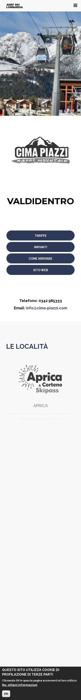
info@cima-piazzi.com (46, 308)
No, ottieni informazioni (19, 685)
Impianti (40, 247)
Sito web (40, 270)
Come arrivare (40, 258)
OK (6, 693)
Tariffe (41, 235)
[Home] (15, 5)
